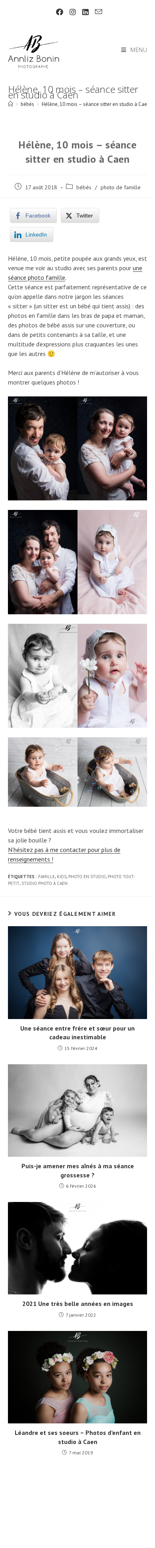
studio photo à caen (44, 883)
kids (61, 876)
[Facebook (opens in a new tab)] (59, 12)
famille (46, 876)
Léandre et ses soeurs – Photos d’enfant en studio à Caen (78, 1437)
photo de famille (121, 187)
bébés (83, 187)
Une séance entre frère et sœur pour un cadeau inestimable (77, 1032)
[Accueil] (10, 104)
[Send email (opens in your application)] (97, 12)
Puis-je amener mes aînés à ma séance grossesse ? (77, 1170)
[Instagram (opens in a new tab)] (72, 12)
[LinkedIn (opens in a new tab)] (85, 12)
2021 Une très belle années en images (77, 1304)
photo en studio (87, 876)
